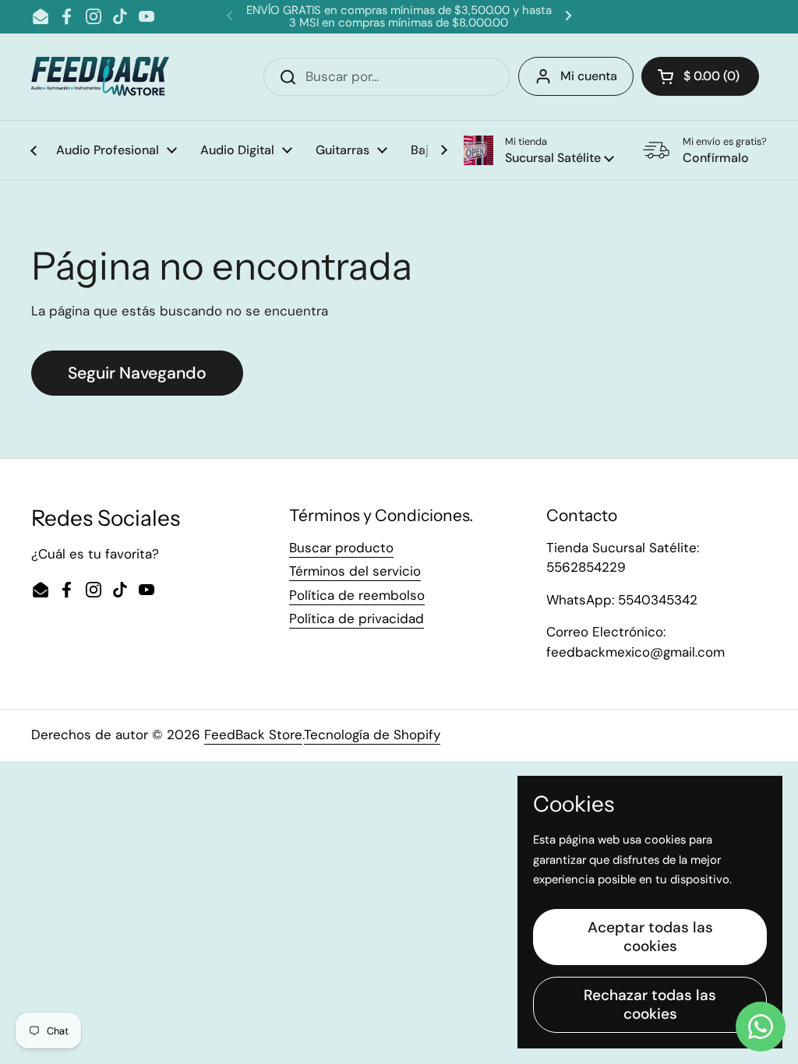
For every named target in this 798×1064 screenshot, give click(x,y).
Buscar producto (341, 547)
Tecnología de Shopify (372, 734)
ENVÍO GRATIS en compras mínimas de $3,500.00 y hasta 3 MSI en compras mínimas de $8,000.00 (399, 17)
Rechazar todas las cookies (650, 1004)
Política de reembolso (357, 595)
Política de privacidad (356, 618)
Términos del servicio (355, 571)
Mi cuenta (588, 76)
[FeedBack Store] (100, 76)
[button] (539, 150)
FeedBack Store (253, 734)
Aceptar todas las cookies (650, 937)
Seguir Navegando (137, 373)
